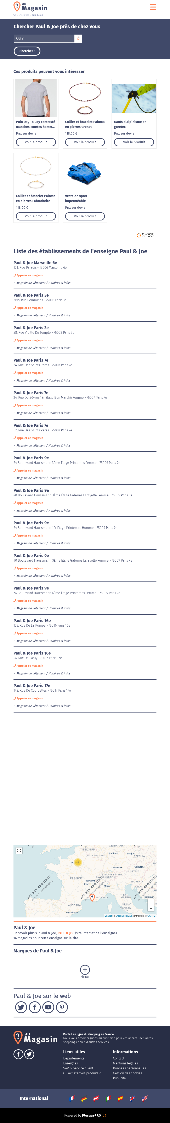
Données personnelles (129, 1068)
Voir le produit (36, 142)
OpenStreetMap (124, 915)
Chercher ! (27, 51)
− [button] (151, 908)
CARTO (151, 915)
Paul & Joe (66, 933)
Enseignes (70, 1063)
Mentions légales (125, 1063)
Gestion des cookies (127, 1073)
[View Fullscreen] (19, 850)
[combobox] (44, 39)
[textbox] (44, 38)
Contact (118, 1058)
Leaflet (108, 915)
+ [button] (151, 902)
